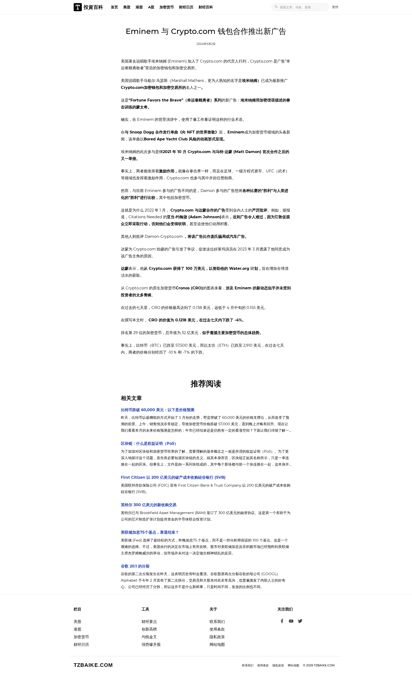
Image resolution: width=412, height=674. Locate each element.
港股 (139, 7)
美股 (126, 7)
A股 (151, 7)
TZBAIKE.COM (93, 665)
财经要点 (149, 621)
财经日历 (186, 7)
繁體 (335, 7)
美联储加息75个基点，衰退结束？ (150, 532)
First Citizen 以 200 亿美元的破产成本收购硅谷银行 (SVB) (173, 477)
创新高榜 (149, 629)
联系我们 (217, 621)
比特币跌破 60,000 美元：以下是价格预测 (157, 410)
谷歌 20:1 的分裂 (135, 566)
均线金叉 (149, 637)
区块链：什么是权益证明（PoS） (149, 443)
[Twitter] (300, 622)
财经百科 (206, 7)
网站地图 (217, 644)
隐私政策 (217, 637)
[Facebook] (282, 622)
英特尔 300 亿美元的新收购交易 (148, 505)
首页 (114, 7)
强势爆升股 (151, 644)
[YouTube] (291, 622)
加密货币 (167, 7)
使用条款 (217, 629)
